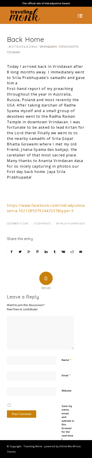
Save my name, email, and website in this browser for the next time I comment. (68, 424)
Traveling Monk (32, 446)
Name (66, 360)
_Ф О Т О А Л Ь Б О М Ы (22, 46)
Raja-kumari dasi (72, 223)
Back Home (25, 39)
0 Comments (42, 223)
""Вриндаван (47, 46)
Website (66, 390)
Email (66, 375)
